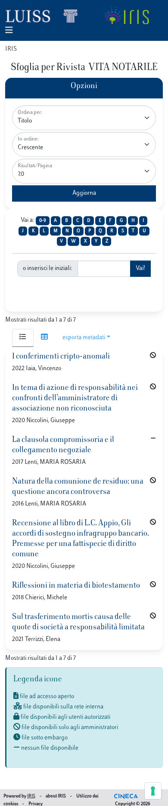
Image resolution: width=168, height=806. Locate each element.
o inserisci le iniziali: (47, 268)
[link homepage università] (126, 15)
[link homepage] (45, 15)
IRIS (11, 49)
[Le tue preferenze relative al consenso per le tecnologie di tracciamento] (153, 791)
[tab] (23, 338)
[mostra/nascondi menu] (9, 31)
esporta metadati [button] (83, 337)
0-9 (42, 220)
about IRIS (56, 796)
